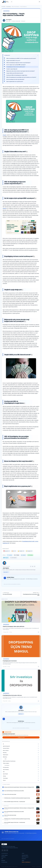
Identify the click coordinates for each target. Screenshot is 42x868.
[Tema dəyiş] (12, 2)
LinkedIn (24, 555)
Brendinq (3, 860)
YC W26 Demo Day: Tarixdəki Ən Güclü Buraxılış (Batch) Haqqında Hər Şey (17, 818)
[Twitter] (34, 566)
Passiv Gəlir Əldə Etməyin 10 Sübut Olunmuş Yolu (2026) (14, 790)
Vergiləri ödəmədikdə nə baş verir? (13, 60)
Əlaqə (23, 860)
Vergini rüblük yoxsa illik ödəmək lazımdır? (14, 73)
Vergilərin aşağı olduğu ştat (11, 68)
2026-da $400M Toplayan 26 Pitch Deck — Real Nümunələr (14, 801)
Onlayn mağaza (5, 855)
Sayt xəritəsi (38, 866)
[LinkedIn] (33, 566)
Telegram (6, 557)
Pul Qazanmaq (4, 862)
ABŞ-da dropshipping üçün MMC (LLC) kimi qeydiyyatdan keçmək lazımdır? (21, 58)
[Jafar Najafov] (6, 2)
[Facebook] (31, 566)
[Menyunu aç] (39, 2)
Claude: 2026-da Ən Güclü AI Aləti (10, 794)
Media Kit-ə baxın (21, 737)
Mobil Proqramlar (25, 856)
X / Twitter (17, 555)
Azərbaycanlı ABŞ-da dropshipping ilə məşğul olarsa (16, 75)
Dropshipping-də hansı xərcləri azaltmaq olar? (16, 66)
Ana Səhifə (3, 6)
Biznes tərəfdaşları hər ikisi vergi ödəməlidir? (15, 79)
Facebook (10, 555)
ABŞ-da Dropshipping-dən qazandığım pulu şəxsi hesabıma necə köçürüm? (21, 77)
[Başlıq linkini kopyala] (28, 132)
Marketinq (3, 856)
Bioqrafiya (24, 858)
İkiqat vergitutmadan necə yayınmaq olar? (14, 81)
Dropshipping (8, 6)
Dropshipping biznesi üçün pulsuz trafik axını (12, 695)
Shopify (4, 135)
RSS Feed (33, 866)
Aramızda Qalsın (25, 855)
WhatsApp (31, 555)
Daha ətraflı (6, 572)
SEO (2, 858)
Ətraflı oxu (20, 713)
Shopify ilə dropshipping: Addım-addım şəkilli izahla (13, 626)
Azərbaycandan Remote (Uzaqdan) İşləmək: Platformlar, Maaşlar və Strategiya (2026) (19, 787)
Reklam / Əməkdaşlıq (26, 862)
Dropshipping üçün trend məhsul (10, 660)
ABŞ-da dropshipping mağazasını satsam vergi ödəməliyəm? (18, 62)
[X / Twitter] (7, 850)
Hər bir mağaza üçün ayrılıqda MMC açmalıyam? (16, 64)
